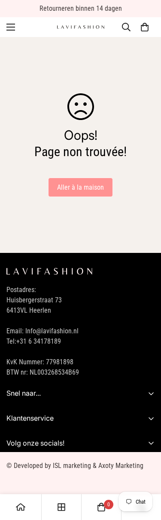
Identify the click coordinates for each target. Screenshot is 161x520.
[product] (20, 507)
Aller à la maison (80, 187)
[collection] (61, 507)
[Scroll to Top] (145, 474)
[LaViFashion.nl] (80, 27)
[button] (145, 27)
